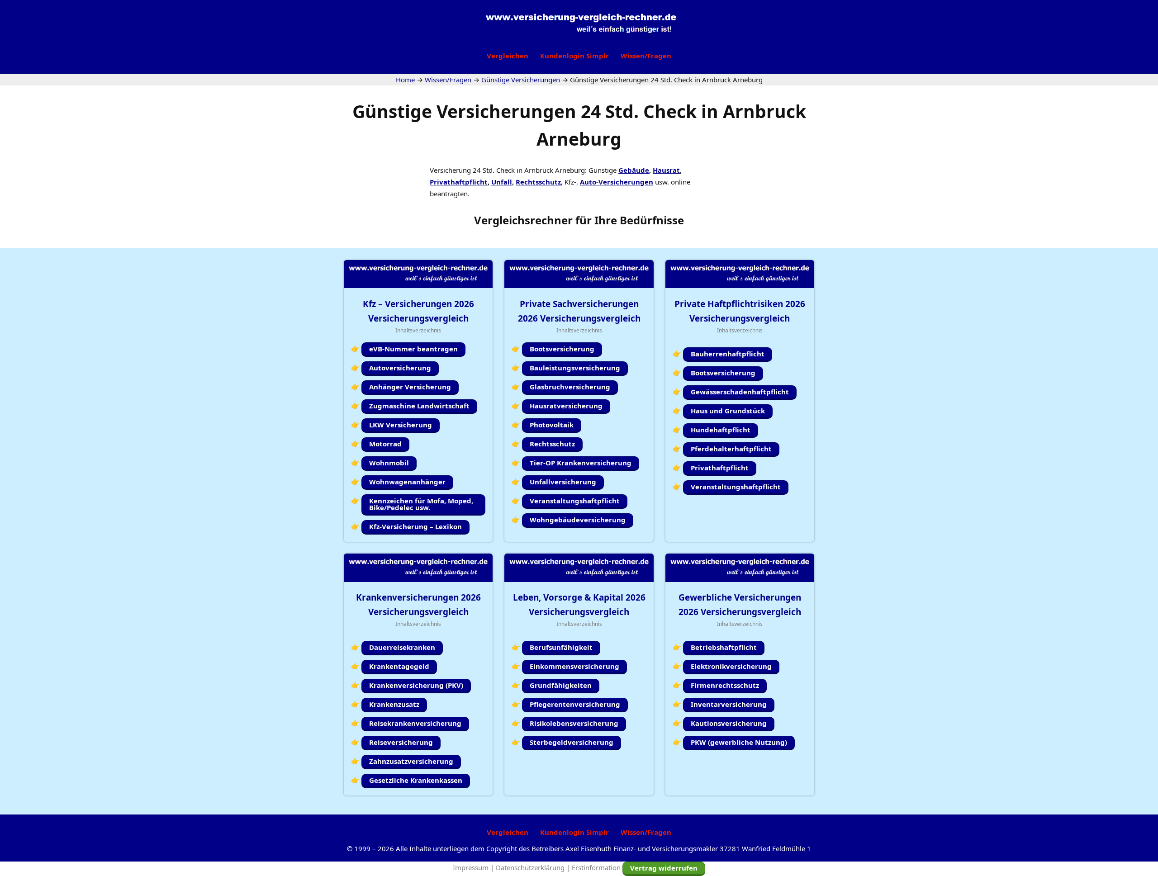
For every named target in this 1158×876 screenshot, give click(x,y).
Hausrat (666, 170)
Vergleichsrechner (523, 220)
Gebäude (633, 170)
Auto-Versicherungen (616, 181)
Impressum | (474, 867)
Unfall (501, 181)
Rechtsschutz (538, 181)
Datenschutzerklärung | (534, 867)
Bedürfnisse (652, 220)
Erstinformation (596, 867)
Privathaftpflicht (459, 181)
